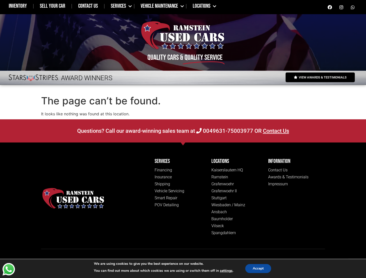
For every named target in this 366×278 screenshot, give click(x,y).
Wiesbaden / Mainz (228, 205)
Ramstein (219, 177)
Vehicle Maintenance (159, 6)
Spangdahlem (223, 232)
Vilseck (217, 225)
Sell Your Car (52, 6)
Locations (201, 6)
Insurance (163, 177)
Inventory (18, 6)
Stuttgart (219, 198)
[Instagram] (341, 7)
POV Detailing (167, 205)
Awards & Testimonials (288, 177)
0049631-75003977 (227, 131)
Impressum (278, 184)
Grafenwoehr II (224, 191)
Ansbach (219, 211)
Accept (258, 268)
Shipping (162, 184)
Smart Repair (166, 198)
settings (226, 271)
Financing (163, 170)
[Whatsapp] (352, 7)
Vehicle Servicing (169, 191)
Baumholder (222, 218)
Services (118, 6)
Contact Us (88, 6)
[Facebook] (329, 7)
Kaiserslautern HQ (227, 170)
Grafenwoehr (222, 184)
